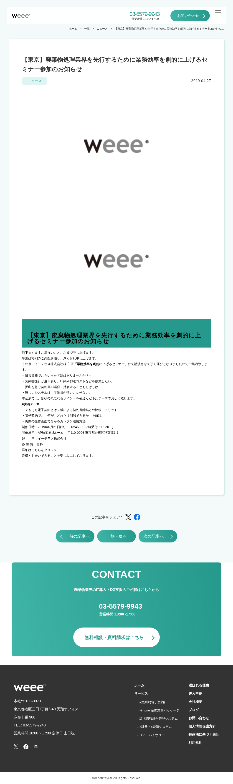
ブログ (194, 710)
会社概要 (195, 701)
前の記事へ (79, 536)
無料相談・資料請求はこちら (114, 637)
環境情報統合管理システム (158, 718)
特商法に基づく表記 (204, 734)
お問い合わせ (188, 16)
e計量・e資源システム (155, 727)
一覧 (87, 28)
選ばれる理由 (199, 685)
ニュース (102, 28)
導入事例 (195, 693)
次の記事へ (153, 536)
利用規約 (195, 742)
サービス (141, 693)
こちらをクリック (44, 450)
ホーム (73, 28)
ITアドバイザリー (152, 735)
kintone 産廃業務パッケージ (159, 710)
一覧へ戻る (116, 536)
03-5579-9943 (144, 14)
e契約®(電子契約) (152, 702)
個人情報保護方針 (202, 726)
